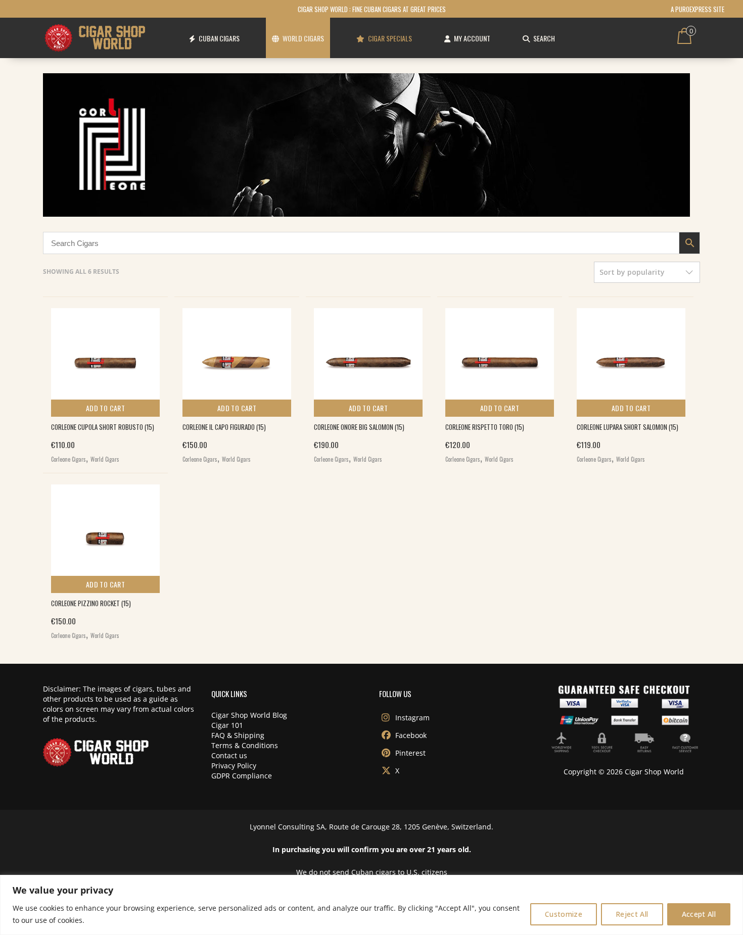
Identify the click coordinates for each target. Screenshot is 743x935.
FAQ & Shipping (237, 735)
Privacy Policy (233, 765)
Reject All (632, 914)
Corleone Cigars (68, 459)
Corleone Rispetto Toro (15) (484, 427)
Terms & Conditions (244, 745)
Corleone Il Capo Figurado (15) (224, 427)
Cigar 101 (227, 725)
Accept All (699, 914)
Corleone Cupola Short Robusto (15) (102, 427)
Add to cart (105, 408)
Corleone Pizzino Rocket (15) (91, 603)
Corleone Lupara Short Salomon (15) (627, 427)
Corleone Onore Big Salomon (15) (359, 427)
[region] (371, 905)
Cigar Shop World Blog (249, 715)
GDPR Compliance (241, 775)
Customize (563, 914)
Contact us (229, 755)
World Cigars (104, 459)
